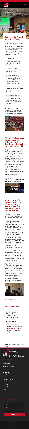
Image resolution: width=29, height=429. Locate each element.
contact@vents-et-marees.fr (18, 356)
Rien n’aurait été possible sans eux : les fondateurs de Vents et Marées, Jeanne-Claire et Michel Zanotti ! (13, 205)
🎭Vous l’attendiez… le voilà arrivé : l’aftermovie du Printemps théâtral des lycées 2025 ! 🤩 (14, 141)
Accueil (5, 374)
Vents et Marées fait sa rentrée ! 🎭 (14, 38)
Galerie (5, 389)
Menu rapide (8, 372)
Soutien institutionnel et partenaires (11, 386)
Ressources (6, 391)
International (6, 382)
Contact (5, 394)
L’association (6, 377)
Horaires (6, 363)
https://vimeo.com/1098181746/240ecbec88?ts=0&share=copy (14, 180)
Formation (6, 384)
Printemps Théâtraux (8, 379)
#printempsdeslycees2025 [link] (12, 174)
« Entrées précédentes (11, 299)
